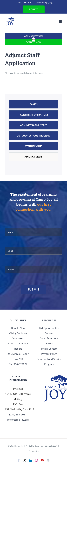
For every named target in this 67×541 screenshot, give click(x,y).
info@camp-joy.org (44, 2)
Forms (49, 343)
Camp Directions (49, 338)
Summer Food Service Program (49, 361)
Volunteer (18, 338)
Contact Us (34, 451)
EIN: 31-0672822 (17, 364)
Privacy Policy (49, 353)
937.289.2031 (51, 445)
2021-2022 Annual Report (17, 346)
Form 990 (18, 359)
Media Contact (49, 348)
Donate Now (18, 328)
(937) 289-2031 (25, 2)
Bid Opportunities (49, 328)
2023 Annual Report (18, 353)
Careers (49, 333)
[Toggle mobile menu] (60, 21)
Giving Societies (18, 333)
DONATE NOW (33, 42)
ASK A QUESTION (33, 36)
